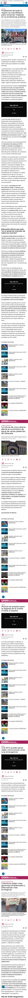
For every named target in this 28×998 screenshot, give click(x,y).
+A (23, 56)
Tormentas (10, 0)
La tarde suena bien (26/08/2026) (17, 410)
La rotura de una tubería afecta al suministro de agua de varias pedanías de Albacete (17, 397)
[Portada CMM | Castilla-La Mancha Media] (5, 3)
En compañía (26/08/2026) (15, 403)
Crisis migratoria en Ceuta (19, 0)
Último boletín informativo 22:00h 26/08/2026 (17, 353)
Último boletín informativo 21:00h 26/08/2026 (17, 367)
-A (25, 56)
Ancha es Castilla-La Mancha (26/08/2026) (16, 345)
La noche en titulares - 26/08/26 (16, 381)
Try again (14, 113)
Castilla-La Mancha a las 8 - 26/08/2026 (15, 374)
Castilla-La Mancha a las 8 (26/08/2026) (15, 360)
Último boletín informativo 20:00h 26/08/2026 (17, 389)
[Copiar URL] (14, 110)
